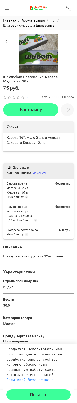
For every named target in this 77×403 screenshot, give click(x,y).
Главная (9, 20)
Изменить (40, 173)
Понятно (38, 394)
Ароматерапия (33, 20)
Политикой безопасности (29, 380)
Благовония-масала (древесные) (29, 25)
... (53, 20)
